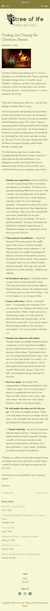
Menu (7, 6)
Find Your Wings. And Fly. (13, 506)
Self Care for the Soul (11, 545)
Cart (46, 6)
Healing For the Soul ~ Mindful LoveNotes (20, 536)
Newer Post (41, 493)
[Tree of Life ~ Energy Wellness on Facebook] (19, 594)
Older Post (8, 493)
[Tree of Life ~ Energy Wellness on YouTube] (30, 594)
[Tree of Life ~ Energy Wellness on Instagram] (25, 594)
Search (25, 578)
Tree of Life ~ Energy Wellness (27, 603)
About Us (25, 582)
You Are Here (8, 527)
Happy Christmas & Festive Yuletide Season (20, 554)
